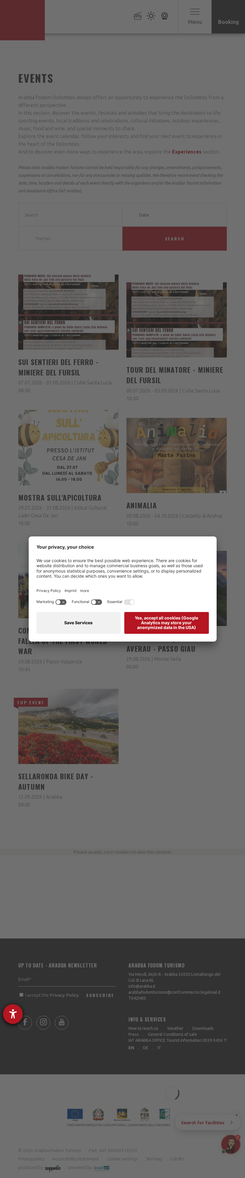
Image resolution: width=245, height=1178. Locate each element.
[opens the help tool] (13, 1014)
